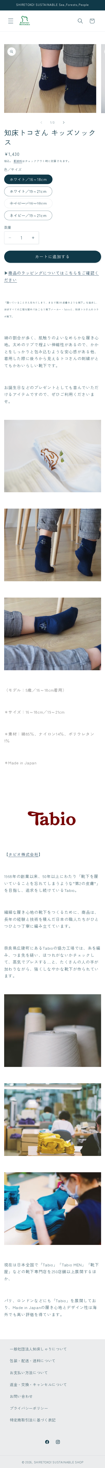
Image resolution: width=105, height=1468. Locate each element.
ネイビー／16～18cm (30, 204)
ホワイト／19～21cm (28, 191)
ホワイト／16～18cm (28, 179)
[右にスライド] (63, 122)
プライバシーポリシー (29, 1408)
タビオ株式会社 (23, 854)
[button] (11, 21)
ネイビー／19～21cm (28, 215)
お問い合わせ (21, 1396)
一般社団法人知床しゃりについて (38, 1348)
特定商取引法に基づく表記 (33, 1419)
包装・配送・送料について (33, 1360)
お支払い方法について (29, 1372)
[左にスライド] (41, 122)
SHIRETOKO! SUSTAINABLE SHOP (59, 1462)
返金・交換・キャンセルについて (38, 1384)
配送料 (18, 161)
